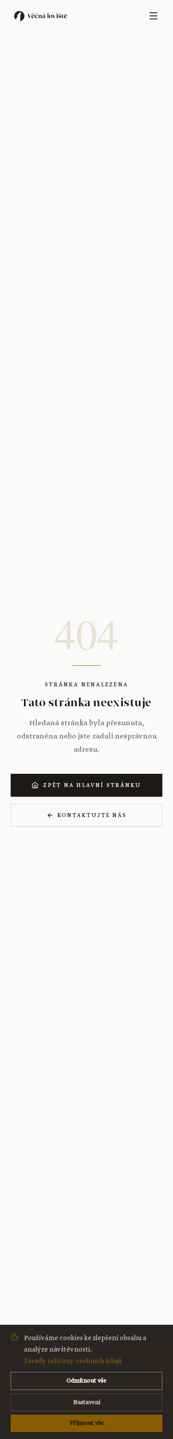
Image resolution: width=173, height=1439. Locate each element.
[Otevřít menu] (153, 16)
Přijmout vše (87, 1423)
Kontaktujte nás (91, 815)
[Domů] (42, 15)
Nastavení (86, 1402)
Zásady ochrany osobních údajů (73, 1360)
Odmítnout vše (86, 1381)
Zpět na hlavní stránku (92, 785)
